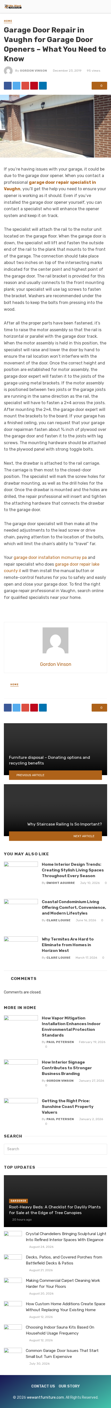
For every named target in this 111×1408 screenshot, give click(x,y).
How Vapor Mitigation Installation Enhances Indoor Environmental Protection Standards (71, 1027)
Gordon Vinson (33, 70)
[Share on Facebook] (8, 86)
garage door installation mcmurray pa (50, 557)
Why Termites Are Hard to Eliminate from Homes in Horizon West (68, 945)
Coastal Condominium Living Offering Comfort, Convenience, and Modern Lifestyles (74, 907)
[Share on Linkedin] (43, 86)
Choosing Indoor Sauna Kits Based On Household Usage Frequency (60, 1330)
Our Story (69, 1386)
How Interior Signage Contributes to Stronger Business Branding (67, 1068)
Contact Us (43, 1386)
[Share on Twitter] (16, 86)
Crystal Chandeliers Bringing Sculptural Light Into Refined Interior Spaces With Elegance (66, 1236)
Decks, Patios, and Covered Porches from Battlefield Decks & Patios (64, 1260)
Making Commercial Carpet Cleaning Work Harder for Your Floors (63, 1283)
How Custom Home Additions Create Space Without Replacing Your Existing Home (65, 1307)
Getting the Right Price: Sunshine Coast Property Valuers (67, 1106)
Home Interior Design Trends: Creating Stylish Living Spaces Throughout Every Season (73, 870)
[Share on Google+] (25, 86)
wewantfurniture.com (45, 1397)
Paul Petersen (60, 1042)
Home (8, 21)
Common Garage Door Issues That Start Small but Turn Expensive (62, 1353)
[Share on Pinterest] (34, 86)
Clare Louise (58, 920)
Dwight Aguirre (60, 883)
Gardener (18, 1201)
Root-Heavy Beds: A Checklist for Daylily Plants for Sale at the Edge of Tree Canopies (55, 1209)
